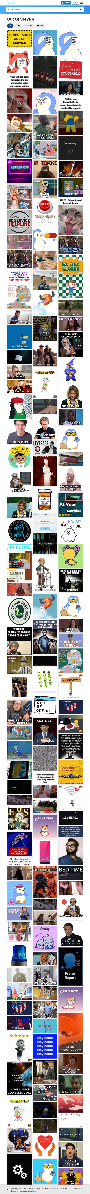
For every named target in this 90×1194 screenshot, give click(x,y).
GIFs (18, 26)
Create (67, 2)
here (34, 1191)
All (10, 26)
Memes (40, 26)
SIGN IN (75, 2)
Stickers (29, 26)
